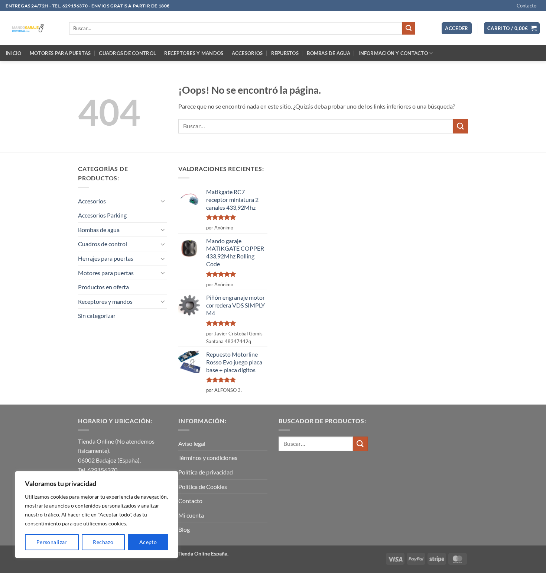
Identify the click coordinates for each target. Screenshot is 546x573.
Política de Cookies (202, 486)
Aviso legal (191, 443)
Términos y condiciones (207, 457)
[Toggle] (162, 200)
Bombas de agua (328, 53)
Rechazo (103, 542)
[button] (457, 28)
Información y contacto (393, 53)
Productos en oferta (103, 286)
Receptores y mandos (193, 53)
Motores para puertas (60, 53)
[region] (96, 514)
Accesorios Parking (102, 215)
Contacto (526, 6)
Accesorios (247, 53)
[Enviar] (408, 28)
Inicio (14, 53)
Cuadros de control (127, 53)
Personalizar (51, 542)
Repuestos (285, 53)
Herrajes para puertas (105, 258)
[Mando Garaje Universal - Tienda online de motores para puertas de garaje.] (32, 28)
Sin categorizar (97, 315)
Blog (184, 529)
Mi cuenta (191, 515)
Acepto (148, 542)
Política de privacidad (205, 472)
